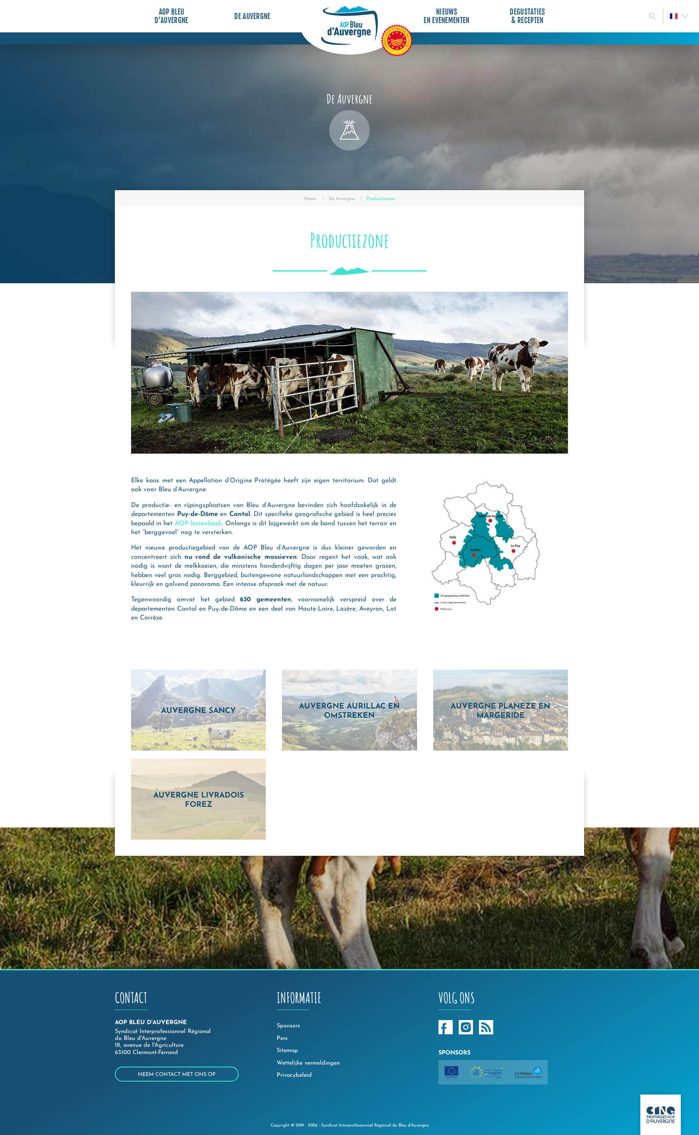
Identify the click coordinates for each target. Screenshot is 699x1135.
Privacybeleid (294, 1075)
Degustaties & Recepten (527, 16)
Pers (282, 1038)
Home (310, 199)
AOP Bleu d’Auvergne (171, 16)
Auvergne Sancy (198, 711)
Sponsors (288, 1026)
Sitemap (287, 1051)
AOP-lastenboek (198, 523)
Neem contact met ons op (177, 1074)
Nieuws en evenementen (446, 16)
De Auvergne (252, 16)
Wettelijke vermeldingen (308, 1063)
